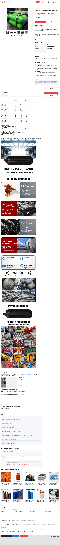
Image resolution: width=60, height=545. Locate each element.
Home (2, 6)
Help (42, 4)
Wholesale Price (36, 538)
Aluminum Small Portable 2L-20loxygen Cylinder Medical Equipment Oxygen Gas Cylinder (53, 484)
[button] (35, 1)
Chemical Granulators (26, 524)
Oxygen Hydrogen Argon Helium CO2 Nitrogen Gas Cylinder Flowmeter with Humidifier (29, 501)
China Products (16, 538)
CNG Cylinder (3, 511)
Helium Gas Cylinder (21, 402)
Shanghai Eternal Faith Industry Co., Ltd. (42, 13)
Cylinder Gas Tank (12, 531)
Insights (50, 538)
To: (5, 454)
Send (8, 464)
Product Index (46, 538)
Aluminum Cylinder (47, 511)
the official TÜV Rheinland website (28, 374)
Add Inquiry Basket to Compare (17, 35)
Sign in (58, 2)
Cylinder (15, 402)
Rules (58, 4)
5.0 (48, 90)
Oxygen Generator (32, 513)
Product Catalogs (14, 509)
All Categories (4, 4)
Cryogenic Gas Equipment (19, 511)
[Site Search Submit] (38, 2)
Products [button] (16, 1)
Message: (4, 456)
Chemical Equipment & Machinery (21, 6)
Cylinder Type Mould (5, 531)
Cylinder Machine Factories (26, 529)
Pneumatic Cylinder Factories (16, 529)
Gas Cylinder (34, 402)
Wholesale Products (30, 538)
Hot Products (11, 538)
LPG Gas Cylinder (3, 514)
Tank (12, 402)
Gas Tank (16, 514)
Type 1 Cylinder (44, 529)
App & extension (48, 4)
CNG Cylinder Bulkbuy (30, 531)
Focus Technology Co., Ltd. (23, 541)
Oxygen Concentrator (48, 513)
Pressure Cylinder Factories (36, 529)
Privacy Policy (44, 541)
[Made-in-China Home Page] (6, 2)
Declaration (39, 541)
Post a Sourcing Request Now (27, 464)
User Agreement (35, 541)
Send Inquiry (40, 21)
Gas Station (9, 402)
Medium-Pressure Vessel (35, 524)
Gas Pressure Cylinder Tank (21, 531)
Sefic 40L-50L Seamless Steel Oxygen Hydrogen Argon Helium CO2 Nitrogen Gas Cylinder (29, 484)
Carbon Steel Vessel (43, 524)
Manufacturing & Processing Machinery (9, 6)
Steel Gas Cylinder (32, 511)
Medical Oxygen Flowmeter (48, 514)
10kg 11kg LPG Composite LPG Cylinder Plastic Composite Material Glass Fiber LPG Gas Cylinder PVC (42, 501)
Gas (6, 402)
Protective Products (33, 514)
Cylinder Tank (50, 529)
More (2, 533)
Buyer (38, 4)
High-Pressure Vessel (51, 524)
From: (5, 451)
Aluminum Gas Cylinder (7, 404)
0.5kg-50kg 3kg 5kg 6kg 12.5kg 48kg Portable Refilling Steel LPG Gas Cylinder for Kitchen (5, 484)
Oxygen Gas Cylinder (28, 402)
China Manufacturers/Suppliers (22, 538)
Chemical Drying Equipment (17, 524)
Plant (17, 402)
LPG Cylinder (3, 513)
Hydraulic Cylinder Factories (6, 529)
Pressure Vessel (29, 6)
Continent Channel (41, 538)
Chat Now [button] (53, 21)
